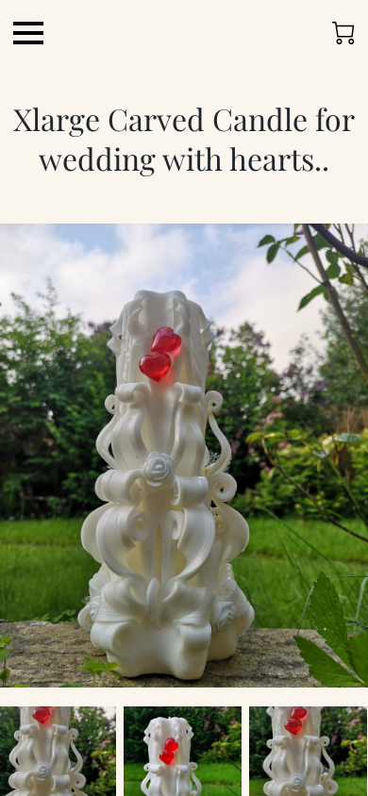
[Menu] (28, 33)
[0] (343, 33)
